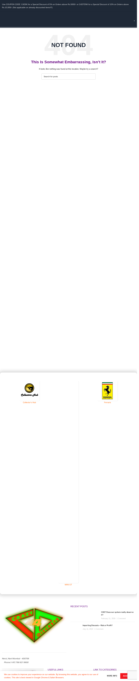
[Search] (128, 22)
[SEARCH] (92, 76)
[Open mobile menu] (3, 22)
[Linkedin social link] (72, 14)
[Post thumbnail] (84, 615)
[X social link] (61, 14)
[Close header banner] (133, 6)
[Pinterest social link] (68, 14)
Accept (126, 676)
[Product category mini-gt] (68, 483)
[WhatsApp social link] (75, 14)
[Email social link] (65, 14)
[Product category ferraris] (107, 392)
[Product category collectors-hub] (29, 392)
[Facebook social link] (58, 14)
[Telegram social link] (78, 14)
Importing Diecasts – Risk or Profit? (98, 625)
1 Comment (121, 618)
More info (112, 676)
